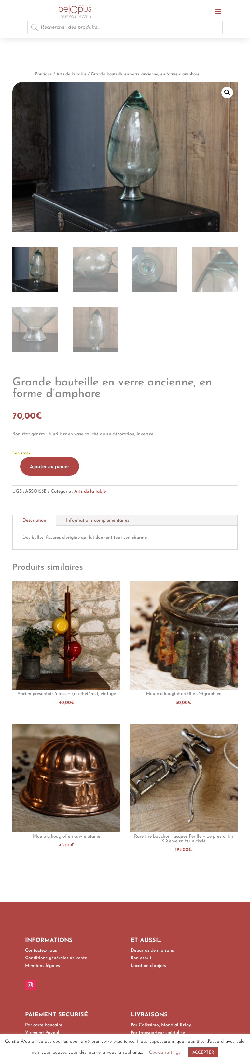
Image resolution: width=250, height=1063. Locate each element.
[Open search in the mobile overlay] (125, 27)
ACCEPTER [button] (203, 1052)
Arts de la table (71, 74)
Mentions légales (42, 965)
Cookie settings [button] (164, 1052)
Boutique (43, 74)
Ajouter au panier (49, 466)
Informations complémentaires (97, 520)
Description (34, 520)
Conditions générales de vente (56, 958)
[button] (227, 92)
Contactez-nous (41, 950)
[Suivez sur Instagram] (30, 985)
